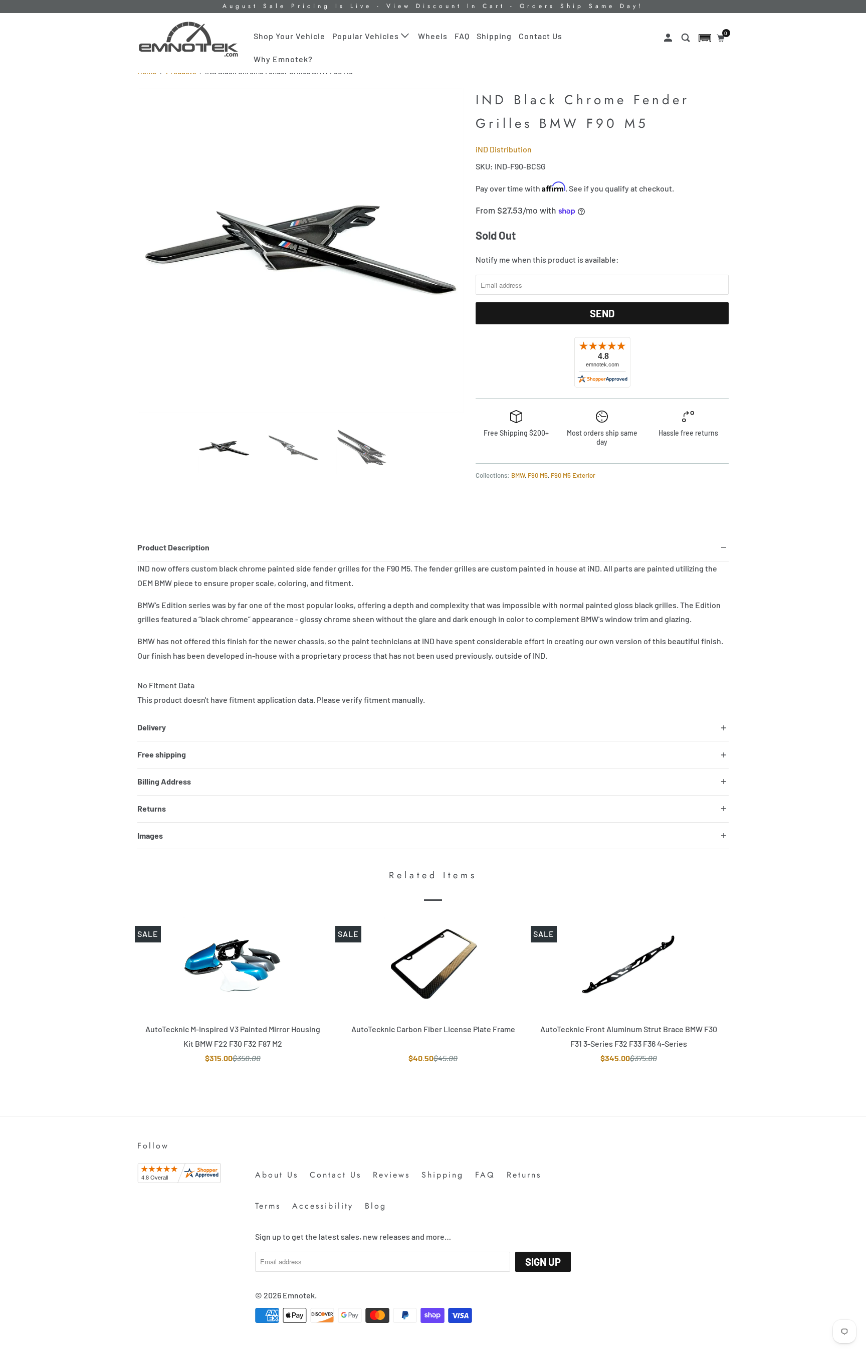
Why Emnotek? (283, 59)
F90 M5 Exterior (573, 475)
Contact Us (540, 36)
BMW (518, 475)
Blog (375, 1206)
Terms (268, 1206)
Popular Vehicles (366, 36)
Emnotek (299, 1295)
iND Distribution (504, 149)
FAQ (462, 36)
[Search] (687, 38)
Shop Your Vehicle (289, 36)
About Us (276, 1175)
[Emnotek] (188, 39)
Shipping (494, 36)
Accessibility (322, 1206)
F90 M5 (538, 475)
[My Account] (669, 38)
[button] (705, 38)
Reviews (391, 1175)
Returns (524, 1175)
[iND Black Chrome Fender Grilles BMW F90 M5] (301, 250)
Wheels (433, 36)
